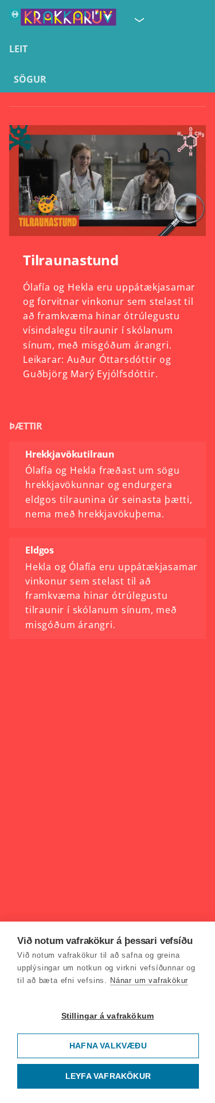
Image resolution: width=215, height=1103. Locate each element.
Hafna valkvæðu (108, 1046)
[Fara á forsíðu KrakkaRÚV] (62, 19)
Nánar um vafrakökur (149, 980)
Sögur (30, 79)
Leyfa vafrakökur (108, 1076)
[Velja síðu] (138, 19)
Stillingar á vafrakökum (107, 1016)
